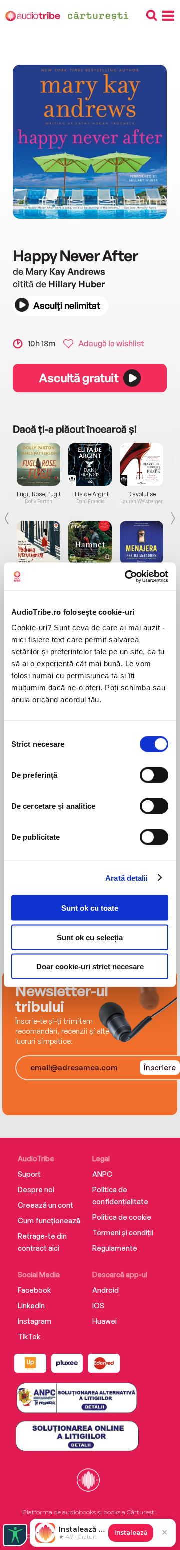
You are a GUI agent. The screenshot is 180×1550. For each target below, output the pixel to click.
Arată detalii (127, 878)
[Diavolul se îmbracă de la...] (141, 464)
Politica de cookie (122, 1217)
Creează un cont (46, 1205)
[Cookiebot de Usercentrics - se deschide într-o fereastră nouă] (127, 577)
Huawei (104, 1321)
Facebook (34, 1290)
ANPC (102, 1174)
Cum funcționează (49, 1220)
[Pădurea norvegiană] (39, 542)
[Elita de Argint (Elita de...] (90, 464)
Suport (29, 1174)
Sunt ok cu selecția (90, 937)
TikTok (29, 1336)
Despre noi (36, 1190)
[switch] (154, 776)
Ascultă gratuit (78, 378)
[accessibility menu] (16, 1535)
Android (105, 1290)
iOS (98, 1306)
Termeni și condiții (123, 1232)
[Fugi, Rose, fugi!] (39, 464)
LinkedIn (31, 1306)
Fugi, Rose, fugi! (39, 494)
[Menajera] (141, 542)
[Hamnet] (90, 542)
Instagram (35, 1321)
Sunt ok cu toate (90, 908)
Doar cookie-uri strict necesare (90, 966)
